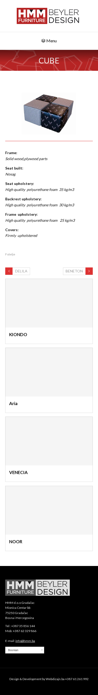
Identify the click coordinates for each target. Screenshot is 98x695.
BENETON (74, 271)
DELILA (21, 271)
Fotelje (10, 254)
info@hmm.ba (25, 641)
